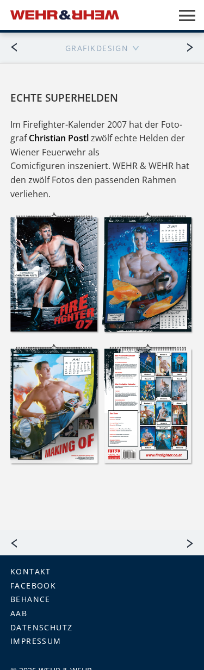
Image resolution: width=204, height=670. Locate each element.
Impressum (35, 641)
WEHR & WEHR (64, 15)
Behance (30, 599)
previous (18, 46)
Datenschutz (41, 627)
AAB (18, 613)
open (187, 15)
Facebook (33, 585)
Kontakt (30, 571)
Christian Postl (59, 138)
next (185, 46)
